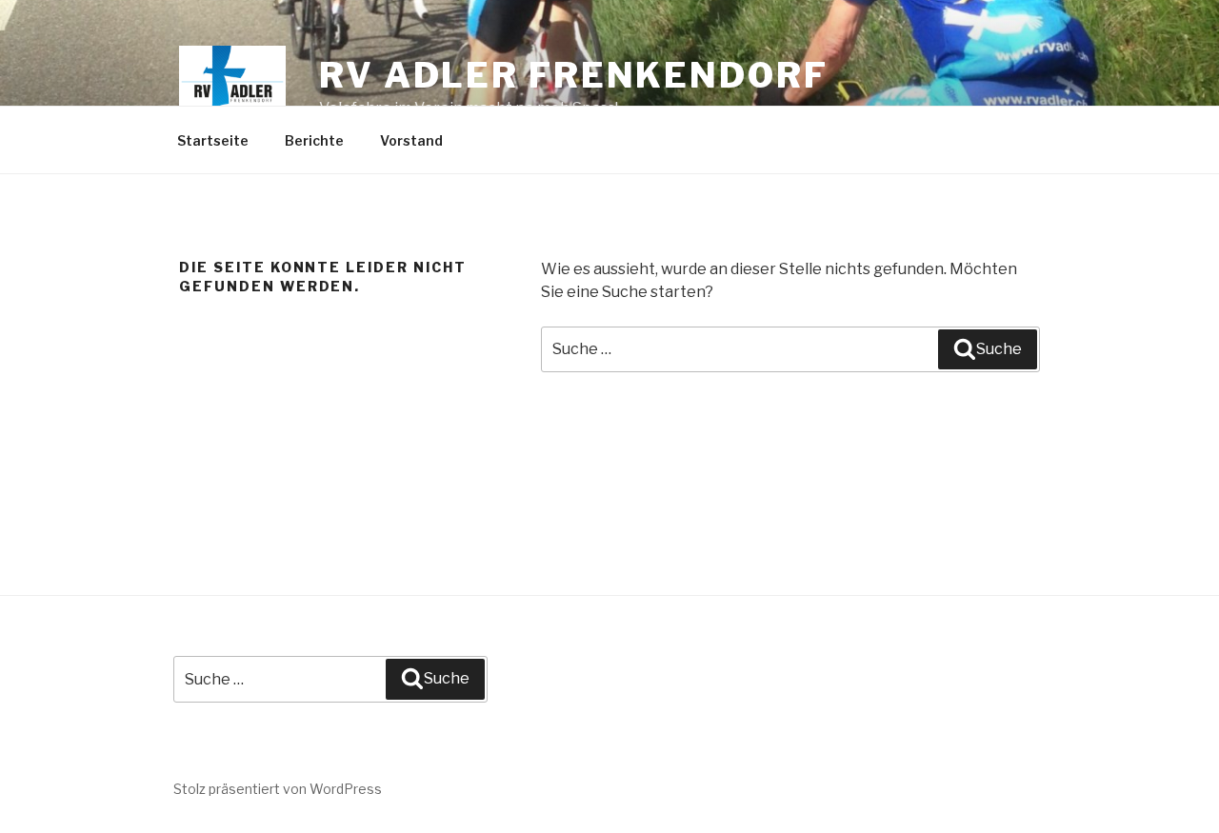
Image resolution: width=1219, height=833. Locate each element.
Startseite (213, 140)
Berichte (314, 140)
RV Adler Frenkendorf (574, 75)
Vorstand (411, 140)
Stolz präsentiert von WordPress (277, 789)
